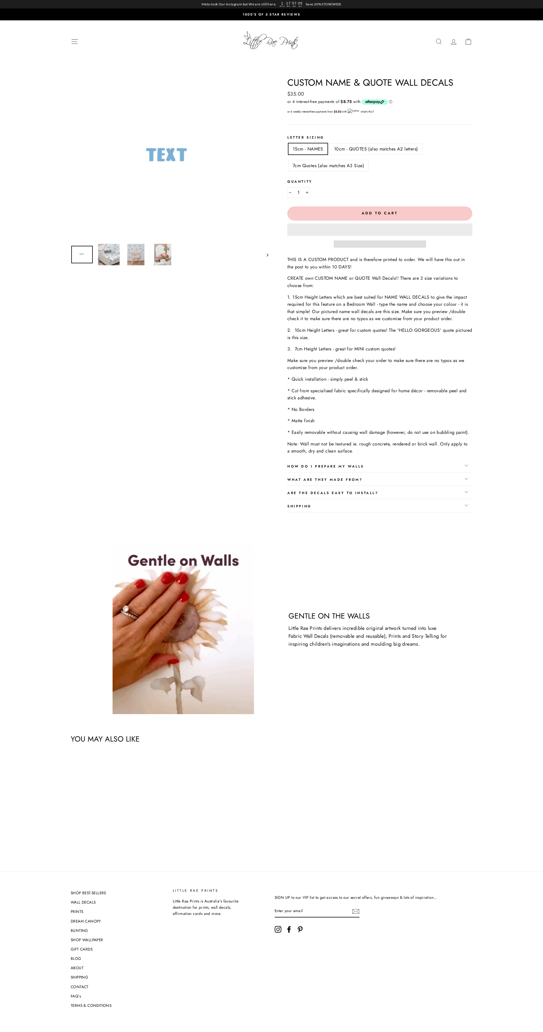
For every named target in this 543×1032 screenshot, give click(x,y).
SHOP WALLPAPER (87, 940)
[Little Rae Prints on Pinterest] (300, 929)
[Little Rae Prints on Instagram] (278, 929)
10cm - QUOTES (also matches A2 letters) (376, 149)
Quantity (300, 181)
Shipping (299, 506)
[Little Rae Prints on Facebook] (289, 929)
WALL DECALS (83, 902)
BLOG (76, 958)
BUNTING (79, 930)
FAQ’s (76, 996)
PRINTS (77, 911)
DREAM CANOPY (86, 921)
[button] (379, 229)
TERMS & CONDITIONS (91, 1005)
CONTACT (80, 987)
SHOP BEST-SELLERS (88, 893)
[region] (271, 4)
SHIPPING (79, 977)
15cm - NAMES (308, 149)
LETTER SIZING (305, 137)
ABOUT (77, 968)
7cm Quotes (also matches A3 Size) (328, 165)
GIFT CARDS (81, 949)
